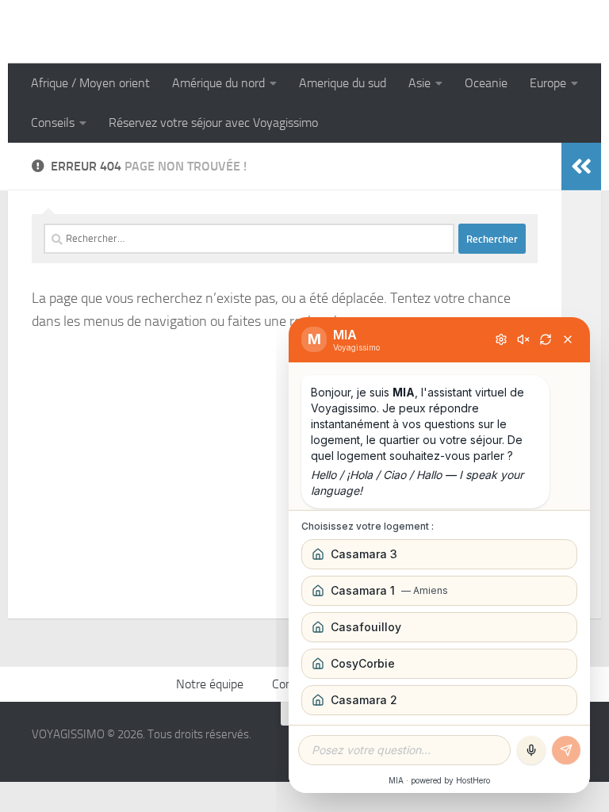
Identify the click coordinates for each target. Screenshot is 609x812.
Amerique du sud (342, 82)
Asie (419, 82)
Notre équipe (209, 683)
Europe (548, 82)
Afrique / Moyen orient (90, 82)
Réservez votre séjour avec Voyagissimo (213, 122)
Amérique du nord (218, 82)
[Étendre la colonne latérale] (581, 166)
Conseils (53, 122)
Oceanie (486, 82)
